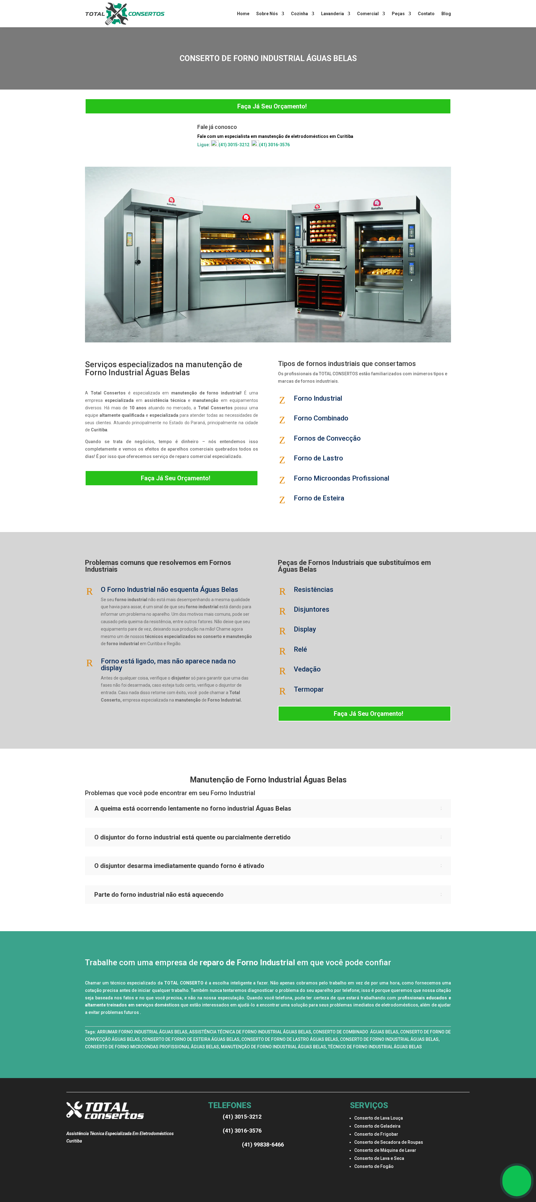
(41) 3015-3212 (234, 144)
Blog (446, 13)
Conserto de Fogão (374, 1166)
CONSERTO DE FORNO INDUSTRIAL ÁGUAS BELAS (389, 1039)
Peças (398, 13)
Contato (426, 13)
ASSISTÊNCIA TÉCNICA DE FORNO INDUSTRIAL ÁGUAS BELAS (250, 1031)
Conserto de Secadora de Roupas (388, 1142)
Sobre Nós (267, 13)
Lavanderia (332, 13)
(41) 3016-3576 (274, 144)
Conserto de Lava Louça (378, 1118)
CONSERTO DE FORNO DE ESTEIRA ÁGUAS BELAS (190, 1039)
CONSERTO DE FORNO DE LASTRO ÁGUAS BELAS (289, 1039)
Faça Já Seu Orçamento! (272, 106)
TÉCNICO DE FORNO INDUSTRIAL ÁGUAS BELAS (375, 1046)
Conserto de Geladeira (377, 1126)
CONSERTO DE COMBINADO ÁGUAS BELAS (355, 1031)
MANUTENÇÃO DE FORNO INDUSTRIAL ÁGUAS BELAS (273, 1046)
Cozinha (299, 13)
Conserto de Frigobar (376, 1134)
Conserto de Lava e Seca (379, 1158)
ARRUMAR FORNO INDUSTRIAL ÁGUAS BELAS (142, 1031)
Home (243, 13)
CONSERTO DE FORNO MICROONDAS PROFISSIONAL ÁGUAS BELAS (152, 1046)
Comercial (368, 13)
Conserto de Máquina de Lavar (385, 1150)
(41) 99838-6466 (263, 1144)
